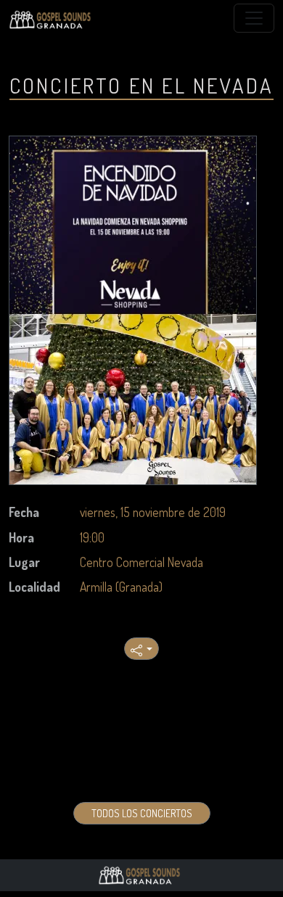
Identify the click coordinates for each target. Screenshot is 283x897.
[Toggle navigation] (254, 18)
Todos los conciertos (141, 813)
